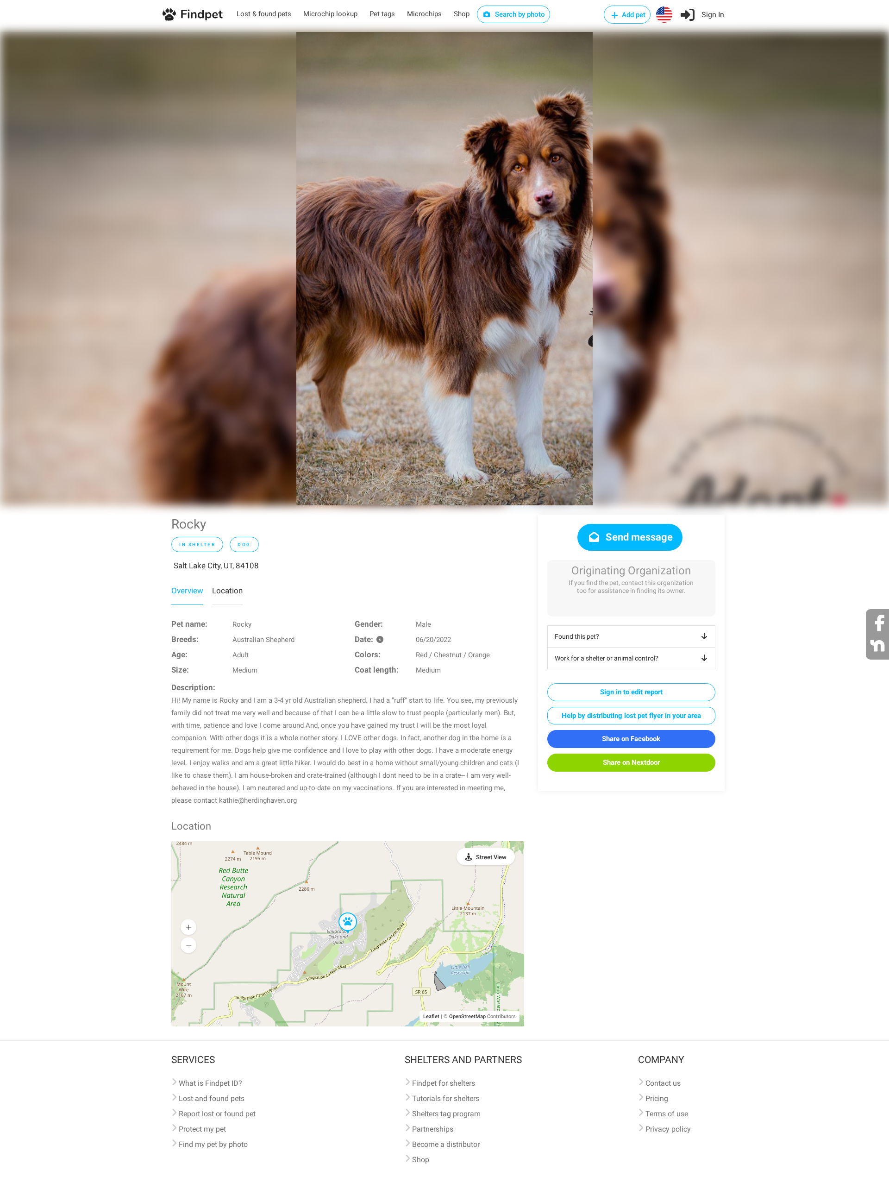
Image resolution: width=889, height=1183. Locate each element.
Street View (491, 857)
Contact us (663, 1083)
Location (227, 590)
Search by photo (519, 14)
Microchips (424, 14)
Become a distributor (446, 1144)
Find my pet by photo (213, 1144)
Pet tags (382, 14)
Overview (187, 590)
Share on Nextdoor (631, 762)
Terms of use (666, 1113)
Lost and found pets (211, 1098)
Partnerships (432, 1129)
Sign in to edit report (631, 692)
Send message (638, 537)
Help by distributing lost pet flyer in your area (631, 715)
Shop (462, 14)
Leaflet (431, 1016)
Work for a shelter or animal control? (606, 658)
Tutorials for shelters (445, 1098)
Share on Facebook (631, 739)
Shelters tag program (446, 1113)
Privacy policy (668, 1129)
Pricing (656, 1098)
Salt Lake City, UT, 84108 (216, 565)
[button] (341, 913)
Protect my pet (202, 1129)
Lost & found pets (264, 14)
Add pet (632, 15)
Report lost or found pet (217, 1113)
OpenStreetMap (467, 1016)
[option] (444, 268)
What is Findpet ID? (210, 1083)
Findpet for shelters (443, 1083)
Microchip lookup (330, 14)
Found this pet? (577, 636)
